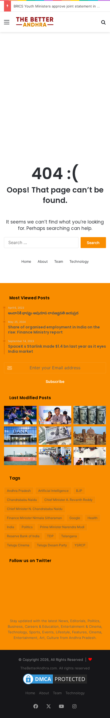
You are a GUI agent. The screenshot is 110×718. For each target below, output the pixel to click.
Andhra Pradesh (19, 491)
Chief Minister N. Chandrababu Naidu (34, 509)
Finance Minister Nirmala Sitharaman (34, 518)
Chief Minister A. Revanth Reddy (68, 500)
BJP (79, 491)
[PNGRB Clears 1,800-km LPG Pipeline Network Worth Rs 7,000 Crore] (20, 456)
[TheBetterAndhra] (34, 21)
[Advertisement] (55, 92)
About (43, 261)
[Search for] (103, 24)
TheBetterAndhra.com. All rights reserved (55, 668)
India (10, 527)
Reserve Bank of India (23, 536)
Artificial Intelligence (53, 491)
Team (58, 261)
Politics (27, 527)
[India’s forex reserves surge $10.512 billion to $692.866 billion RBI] (55, 435)
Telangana (69, 536)
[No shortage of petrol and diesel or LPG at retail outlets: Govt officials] (55, 456)
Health (92, 518)
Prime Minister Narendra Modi (62, 527)
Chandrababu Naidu (22, 500)
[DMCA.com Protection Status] (55, 684)
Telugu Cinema (18, 545)
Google (74, 518)
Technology (79, 261)
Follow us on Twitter (30, 560)
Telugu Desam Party (52, 545)
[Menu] (6, 24)
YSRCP (79, 545)
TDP (50, 536)
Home (26, 261)
